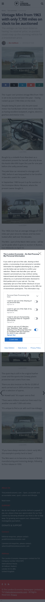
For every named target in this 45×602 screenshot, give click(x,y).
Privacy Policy (36, 348)
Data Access (22, 348)
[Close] (40, 254)
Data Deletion (9, 348)
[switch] (36, 301)
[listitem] (22, 296)
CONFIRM (13, 340)
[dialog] (22, 301)
